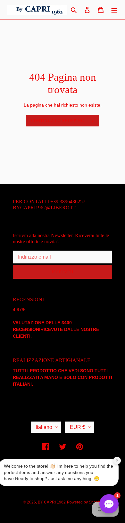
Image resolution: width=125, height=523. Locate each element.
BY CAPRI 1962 (52, 502)
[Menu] (114, 10)
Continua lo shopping (57, 120)
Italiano (44, 427)
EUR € (77, 427)
